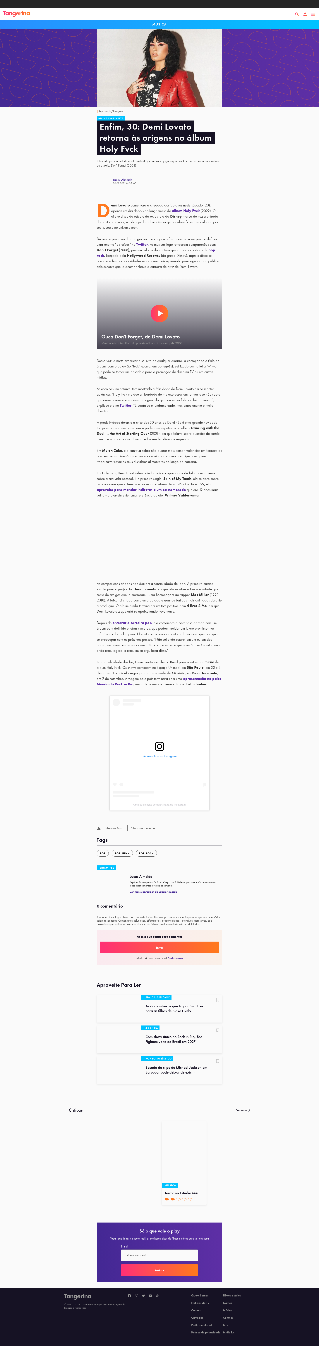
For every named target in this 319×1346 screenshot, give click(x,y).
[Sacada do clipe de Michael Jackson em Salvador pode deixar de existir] (119, 1070)
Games (227, 1302)
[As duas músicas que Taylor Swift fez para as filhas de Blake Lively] (119, 1009)
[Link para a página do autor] (105, 181)
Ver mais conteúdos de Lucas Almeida (153, 892)
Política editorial (201, 1325)
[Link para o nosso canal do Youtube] (150, 1296)
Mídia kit (228, 1332)
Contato (196, 1310)
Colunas (228, 1317)
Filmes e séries (232, 1295)
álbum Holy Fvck (186, 210)
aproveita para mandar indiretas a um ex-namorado (141, 489)
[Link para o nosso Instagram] (136, 1296)
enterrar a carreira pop (132, 622)
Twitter (142, 244)
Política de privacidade (205, 1332)
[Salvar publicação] (217, 1000)
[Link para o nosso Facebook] (129, 1296)
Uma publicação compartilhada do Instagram (159, 804)
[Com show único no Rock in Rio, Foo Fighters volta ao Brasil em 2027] (119, 1039)
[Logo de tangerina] (16, 14)
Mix (225, 1325)
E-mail (124, 1246)
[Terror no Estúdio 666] (184, 1154)
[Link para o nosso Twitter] (143, 1296)
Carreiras (197, 1317)
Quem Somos (199, 1295)
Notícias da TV (200, 1302)
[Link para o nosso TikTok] (157, 1296)
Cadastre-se (175, 958)
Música (227, 1310)
